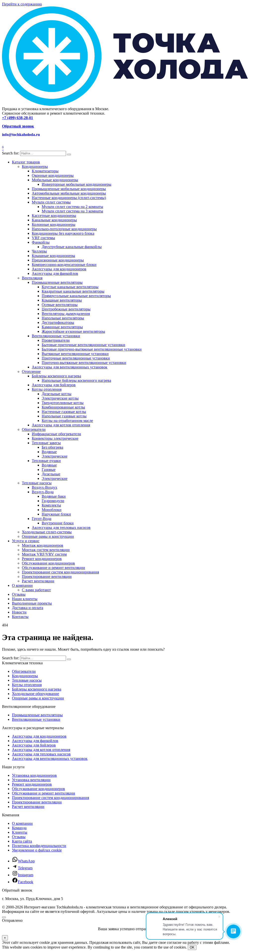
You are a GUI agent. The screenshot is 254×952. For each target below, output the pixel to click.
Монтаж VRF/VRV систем (44, 554)
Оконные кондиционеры (53, 175)
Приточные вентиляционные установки (76, 358)
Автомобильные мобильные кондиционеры (69, 193)
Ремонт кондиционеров (42, 559)
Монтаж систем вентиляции (46, 550)
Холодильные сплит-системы (47, 532)
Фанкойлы (41, 242)
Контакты (20, 617)
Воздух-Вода (43, 492)
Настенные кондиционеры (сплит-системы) (69, 198)
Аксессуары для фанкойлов (55, 273)
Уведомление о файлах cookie (37, 850)
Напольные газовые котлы (64, 416)
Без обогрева (52, 447)
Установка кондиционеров (34, 775)
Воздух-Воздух (44, 487)
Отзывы (19, 594)
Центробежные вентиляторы (66, 309)
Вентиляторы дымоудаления (66, 313)
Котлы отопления (47, 389)
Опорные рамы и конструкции (48, 536)
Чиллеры (39, 251)
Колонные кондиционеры (53, 224)
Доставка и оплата (27, 608)
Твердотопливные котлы (63, 403)
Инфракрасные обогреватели (56, 434)
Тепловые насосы (37, 483)
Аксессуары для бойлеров (54, 385)
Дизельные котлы (56, 394)
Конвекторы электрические (55, 438)
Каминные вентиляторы (62, 327)
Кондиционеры (35, 166)
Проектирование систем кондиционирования (60, 572)
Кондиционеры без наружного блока (63, 233)
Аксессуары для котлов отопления (61, 425)
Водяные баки (54, 496)
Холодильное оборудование (35, 694)
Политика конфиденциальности (39, 846)
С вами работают (36, 590)
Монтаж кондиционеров (42, 545)
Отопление (31, 371)
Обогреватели (34, 429)
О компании (22, 585)
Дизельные (51, 474)
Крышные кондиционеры (53, 256)
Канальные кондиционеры (54, 220)
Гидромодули (53, 501)
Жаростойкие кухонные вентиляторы (73, 331)
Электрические (54, 456)
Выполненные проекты (32, 603)
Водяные (49, 452)
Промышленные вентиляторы (57, 282)
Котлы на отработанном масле (67, 420)
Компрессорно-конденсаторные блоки (64, 264)
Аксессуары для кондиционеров (59, 269)
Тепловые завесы (46, 443)
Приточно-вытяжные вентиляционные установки (84, 362)
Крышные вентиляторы (62, 300)
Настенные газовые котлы (64, 412)
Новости (19, 612)
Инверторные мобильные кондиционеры (76, 184)
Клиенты (19, 832)
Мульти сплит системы (51, 202)
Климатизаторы (45, 171)
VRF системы (43, 238)
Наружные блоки (56, 514)
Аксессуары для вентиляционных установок (69, 367)
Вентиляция (32, 278)
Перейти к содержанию (22, 4)
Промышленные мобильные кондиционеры (69, 189)
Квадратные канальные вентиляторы (73, 291)
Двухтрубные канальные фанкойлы (72, 247)
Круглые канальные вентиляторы (70, 287)
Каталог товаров (26, 162)
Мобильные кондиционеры (55, 180)
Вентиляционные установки (56, 336)
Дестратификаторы (58, 322)
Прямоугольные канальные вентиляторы (76, 296)
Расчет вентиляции (38, 581)
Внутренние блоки (58, 523)
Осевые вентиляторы (60, 305)
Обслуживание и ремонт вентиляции (53, 568)
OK (192, 947)
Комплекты (51, 505)
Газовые (49, 469)
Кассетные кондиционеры (54, 215)
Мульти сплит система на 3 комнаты (72, 211)
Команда (19, 828)
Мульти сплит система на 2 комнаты (72, 207)
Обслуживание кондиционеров (48, 563)
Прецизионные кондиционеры (58, 260)
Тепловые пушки (46, 461)
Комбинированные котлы (63, 407)
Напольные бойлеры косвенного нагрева (76, 380)
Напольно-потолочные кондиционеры (64, 229)
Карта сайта (22, 841)
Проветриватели (56, 340)
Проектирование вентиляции (47, 576)
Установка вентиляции (31, 780)
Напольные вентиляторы (63, 318)
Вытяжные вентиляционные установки (75, 354)
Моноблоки (52, 510)
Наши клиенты (24, 599)
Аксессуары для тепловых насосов (61, 527)
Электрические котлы (60, 398)
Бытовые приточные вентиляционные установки (83, 345)
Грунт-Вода (41, 518)
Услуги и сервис (25, 541)
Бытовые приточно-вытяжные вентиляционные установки (92, 349)
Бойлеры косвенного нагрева (56, 376)
